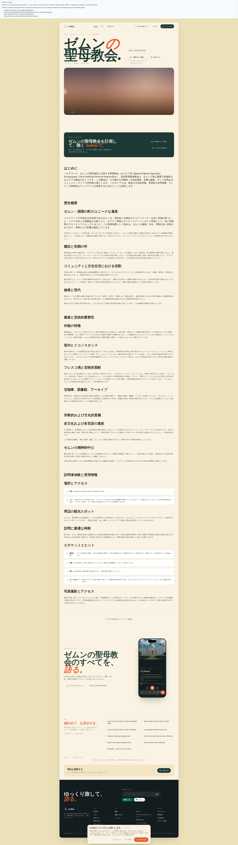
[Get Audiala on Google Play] (139, 799)
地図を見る (157, 57)
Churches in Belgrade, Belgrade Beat (118, 736)
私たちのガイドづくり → (137, 760)
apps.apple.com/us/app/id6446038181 (21, 10)
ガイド (102, 26)
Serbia (73, 34)
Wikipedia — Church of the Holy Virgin (119, 749)
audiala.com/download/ (26, 14)
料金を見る (110, 26)
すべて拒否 (128, 839)
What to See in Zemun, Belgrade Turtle (119, 742)
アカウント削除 (161, 821)
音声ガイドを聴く (138, 57)
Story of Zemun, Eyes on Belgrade (154, 742)
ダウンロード (97, 824)
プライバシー (161, 811)
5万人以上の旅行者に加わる (98, 685)
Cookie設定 (160, 818)
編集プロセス (119, 814)
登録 (157, 794)
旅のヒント (97, 818)
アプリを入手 (168, 26)
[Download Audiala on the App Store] (127, 799)
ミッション (118, 818)
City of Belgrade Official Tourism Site (155, 729)
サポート (138, 811)
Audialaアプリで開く (160, 141)
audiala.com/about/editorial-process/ (26, 16)
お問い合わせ (140, 820)
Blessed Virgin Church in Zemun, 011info (156, 721)
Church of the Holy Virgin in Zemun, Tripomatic (121, 729)
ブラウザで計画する (161, 148)
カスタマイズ (117, 839)
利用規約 (160, 814)
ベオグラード (82, 34)
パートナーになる (141, 823)
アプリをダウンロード (76, 685)
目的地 (96, 26)
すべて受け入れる (141, 839)
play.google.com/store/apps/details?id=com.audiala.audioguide (32, 12)
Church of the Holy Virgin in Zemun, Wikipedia (158, 736)
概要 (116, 811)
